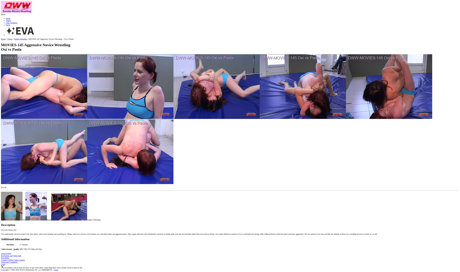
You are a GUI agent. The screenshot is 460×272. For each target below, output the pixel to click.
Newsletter (5, 258)
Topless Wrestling (20, 39)
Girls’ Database (11, 23)
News (8, 25)
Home (8, 18)
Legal (56, 270)
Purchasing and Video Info (11, 256)
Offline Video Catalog (16, 260)
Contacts (4, 260)
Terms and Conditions (9, 262)
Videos (8, 21)
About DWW (6, 254)
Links (3, 264)
